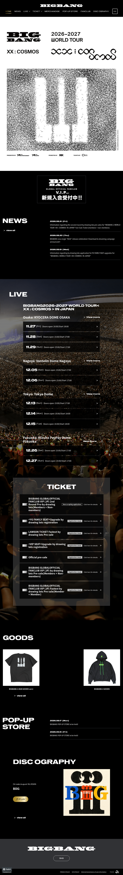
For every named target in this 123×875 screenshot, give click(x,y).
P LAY (22, 799)
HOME (9, 11)
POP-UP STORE (70, 11)
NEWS (17, 11)
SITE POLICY (75, 872)
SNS (115, 11)
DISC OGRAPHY (101, 11)
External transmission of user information (93, 872)
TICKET (36, 11)
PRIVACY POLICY (65, 872)
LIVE (26, 11)
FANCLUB (85, 11)
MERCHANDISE (52, 11)
